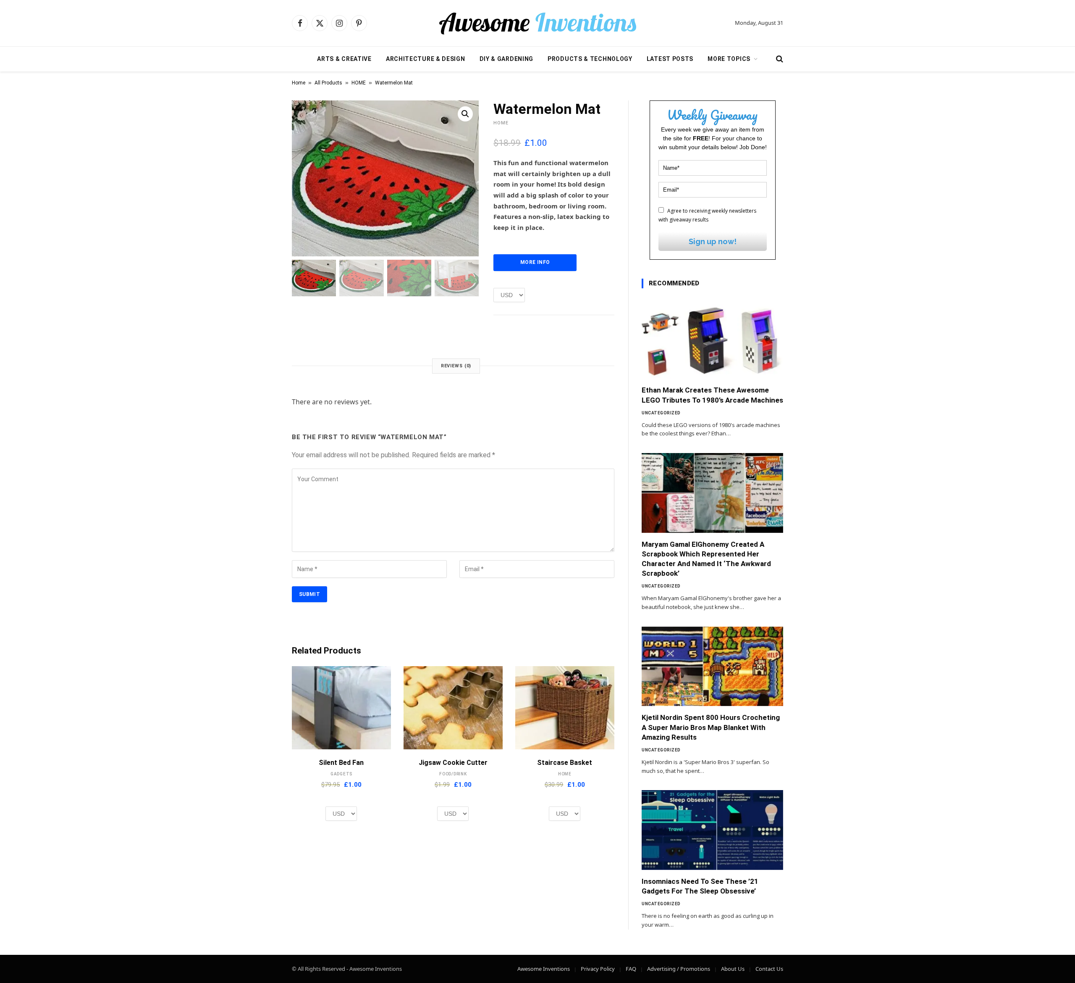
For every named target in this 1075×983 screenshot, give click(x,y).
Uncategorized (661, 413)
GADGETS (341, 774)
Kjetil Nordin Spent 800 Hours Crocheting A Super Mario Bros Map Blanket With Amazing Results (711, 727)
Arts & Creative (344, 58)
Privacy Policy (598, 968)
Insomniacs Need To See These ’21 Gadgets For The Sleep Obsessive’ (700, 886)
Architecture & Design (425, 58)
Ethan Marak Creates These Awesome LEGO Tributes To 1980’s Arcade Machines (712, 395)
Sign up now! (713, 241)
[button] (465, 113)
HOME (358, 83)
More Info (535, 262)
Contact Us (769, 968)
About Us (733, 968)
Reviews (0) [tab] (456, 366)
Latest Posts (670, 58)
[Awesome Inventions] (537, 23)
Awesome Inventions (543, 968)
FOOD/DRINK (453, 774)
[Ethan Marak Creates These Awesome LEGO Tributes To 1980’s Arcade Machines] (712, 339)
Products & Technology (590, 58)
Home (298, 83)
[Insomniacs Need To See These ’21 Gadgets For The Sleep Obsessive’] (712, 830)
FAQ (631, 968)
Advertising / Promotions (678, 968)
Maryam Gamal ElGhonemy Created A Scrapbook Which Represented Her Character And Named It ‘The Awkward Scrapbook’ (706, 558)
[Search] (778, 59)
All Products (328, 83)
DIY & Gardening (507, 58)
